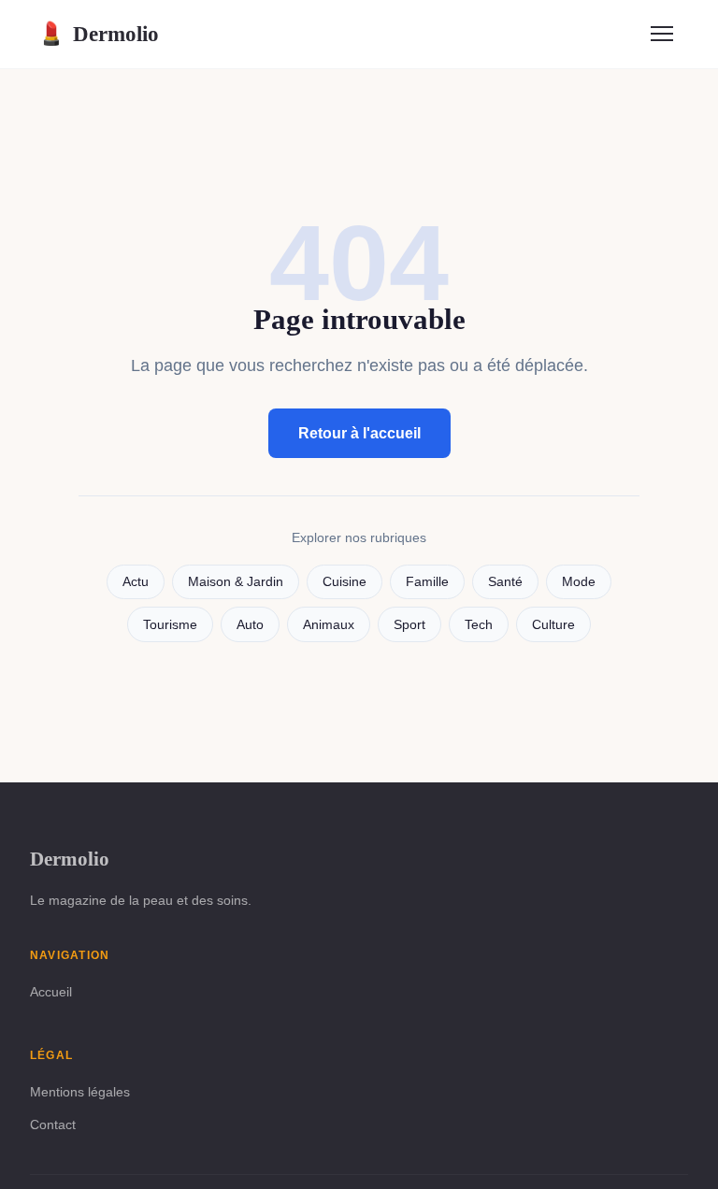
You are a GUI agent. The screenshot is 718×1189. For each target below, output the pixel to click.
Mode (579, 582)
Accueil (51, 991)
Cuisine (344, 582)
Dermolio (98, 33)
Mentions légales (80, 1091)
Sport (409, 625)
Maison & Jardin (235, 582)
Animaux (328, 625)
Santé (505, 582)
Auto (250, 625)
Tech (479, 625)
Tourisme (170, 625)
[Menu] (662, 34)
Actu (135, 582)
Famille (427, 582)
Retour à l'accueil (359, 433)
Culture (553, 625)
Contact (53, 1124)
